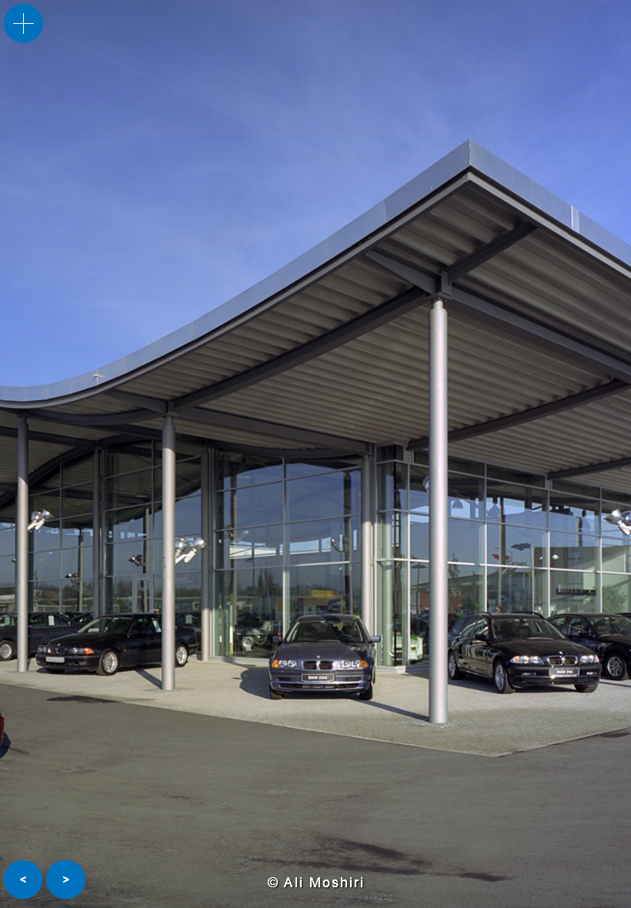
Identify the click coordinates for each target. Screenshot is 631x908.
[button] (23, 879)
